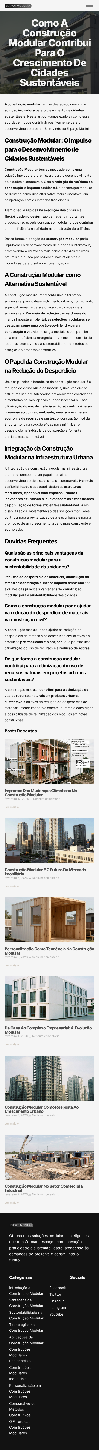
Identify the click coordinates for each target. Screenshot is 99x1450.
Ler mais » (12, 807)
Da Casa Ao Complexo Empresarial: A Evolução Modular (48, 1030)
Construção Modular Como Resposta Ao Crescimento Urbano (42, 1109)
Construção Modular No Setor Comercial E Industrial (44, 1188)
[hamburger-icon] (89, 5)
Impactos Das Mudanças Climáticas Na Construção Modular (41, 792)
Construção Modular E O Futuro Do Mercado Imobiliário (45, 871)
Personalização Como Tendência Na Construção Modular (49, 950)
